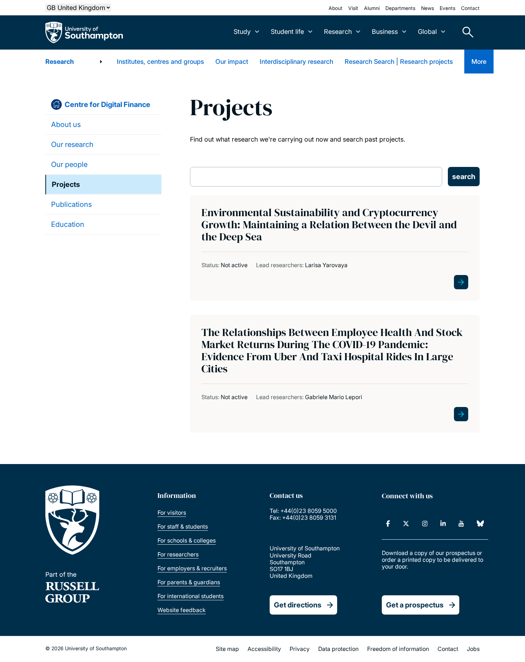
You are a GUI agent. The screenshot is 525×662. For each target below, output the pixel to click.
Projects (66, 184)
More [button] (478, 61)
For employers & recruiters (192, 568)
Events (447, 8)
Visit (353, 8)
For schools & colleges (187, 540)
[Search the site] (465, 32)
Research (59, 61)
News (427, 8)
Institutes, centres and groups (160, 61)
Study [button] (242, 31)
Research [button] (338, 31)
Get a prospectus (415, 605)
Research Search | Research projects (399, 61)
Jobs (473, 648)
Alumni (372, 8)
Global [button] (427, 31)
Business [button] (385, 31)
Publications (71, 204)
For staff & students (183, 526)
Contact (470, 8)
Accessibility (264, 648)
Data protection (338, 648)
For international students (191, 596)
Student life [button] (287, 31)
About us (66, 124)
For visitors (172, 512)
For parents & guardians (189, 582)
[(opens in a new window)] (388, 523)
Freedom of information (398, 648)
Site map (227, 648)
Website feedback (182, 609)
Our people (69, 164)
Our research (72, 144)
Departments (400, 8)
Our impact (231, 61)
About (335, 8)
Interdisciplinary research (296, 61)
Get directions (297, 605)
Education (67, 224)
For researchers (178, 554)
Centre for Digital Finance (107, 104)
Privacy (300, 648)
